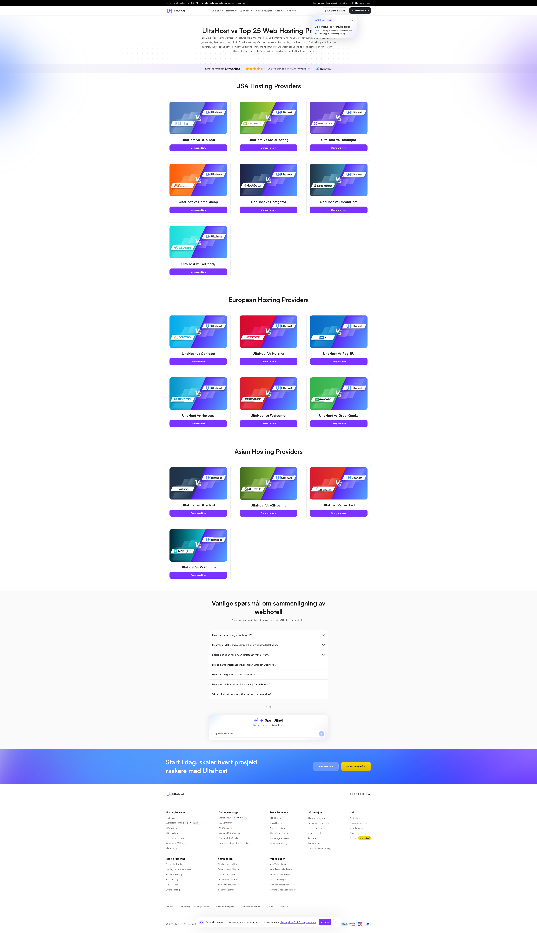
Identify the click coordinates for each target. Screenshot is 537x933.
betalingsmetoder (316, 828)
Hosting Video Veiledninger (282, 889)
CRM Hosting (172, 884)
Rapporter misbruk (358, 823)
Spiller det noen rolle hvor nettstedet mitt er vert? (240, 654)
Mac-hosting (171, 848)
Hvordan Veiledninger (280, 884)
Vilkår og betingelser (225, 906)
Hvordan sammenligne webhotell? (232, 635)
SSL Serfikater (225, 822)
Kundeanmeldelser (316, 833)
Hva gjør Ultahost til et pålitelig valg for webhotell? (241, 684)
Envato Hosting (173, 889)
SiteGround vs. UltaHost (229, 884)
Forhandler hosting (174, 864)
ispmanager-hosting (279, 838)
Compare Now (198, 147)
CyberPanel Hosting (279, 833)
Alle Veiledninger (278, 864)
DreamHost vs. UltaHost (229, 869)
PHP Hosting (275, 818)
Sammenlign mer (226, 889)
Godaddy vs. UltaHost (228, 879)
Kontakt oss (318, 3)
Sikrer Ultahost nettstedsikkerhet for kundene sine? (241, 694)
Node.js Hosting (277, 828)
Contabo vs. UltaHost (228, 874)
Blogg (352, 833)
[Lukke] (336, 922)
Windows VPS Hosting (176, 843)
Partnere (312, 838)
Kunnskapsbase (333, 3)
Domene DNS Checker (229, 833)
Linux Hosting (276, 823)
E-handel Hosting (174, 874)
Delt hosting (171, 818)
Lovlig (270, 906)
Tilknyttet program (316, 818)
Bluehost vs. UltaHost (228, 864)
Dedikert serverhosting (176, 838)
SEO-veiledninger (278, 879)
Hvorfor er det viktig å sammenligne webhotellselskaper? (245, 644)
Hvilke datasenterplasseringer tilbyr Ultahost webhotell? (244, 664)
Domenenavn (225, 817)
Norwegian (363, 3)
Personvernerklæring (251, 906)
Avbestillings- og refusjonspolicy (194, 906)
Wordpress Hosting (175, 822)
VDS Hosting (172, 833)
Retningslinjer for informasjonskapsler (298, 922)
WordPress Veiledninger (281, 869)
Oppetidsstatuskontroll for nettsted (235, 843)
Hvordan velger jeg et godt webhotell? (234, 674)
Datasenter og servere (318, 823)
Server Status (314, 843)
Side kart (284, 906)
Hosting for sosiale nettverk (178, 869)
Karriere (353, 838)
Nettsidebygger (264, 10)
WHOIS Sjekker (226, 828)
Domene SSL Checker (229, 838)
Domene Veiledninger (280, 874)
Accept (325, 922)
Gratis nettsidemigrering (319, 848)
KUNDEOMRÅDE (360, 10)
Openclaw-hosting (278, 843)
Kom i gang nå (355, 766)
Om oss (169, 906)
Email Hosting (172, 879)
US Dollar (348, 3)
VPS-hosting (171, 828)
